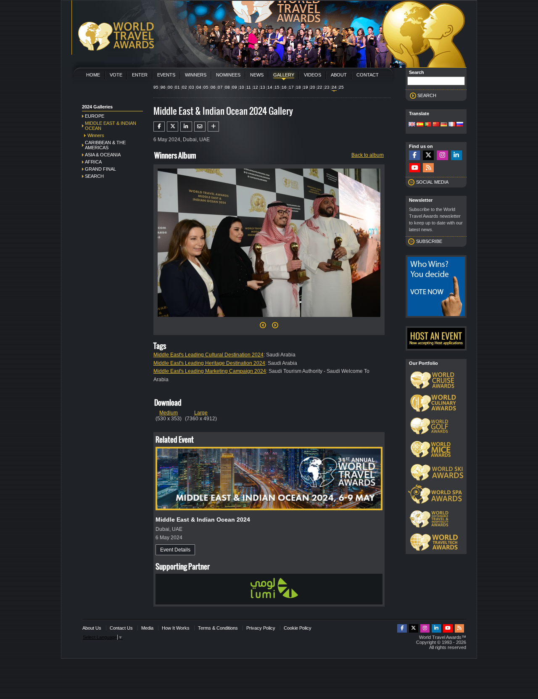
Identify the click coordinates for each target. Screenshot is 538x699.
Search (94, 176)
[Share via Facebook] (159, 126)
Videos (312, 74)
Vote (116, 74)
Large (201, 413)
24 (334, 87)
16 (284, 87)
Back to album (367, 155)
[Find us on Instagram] (442, 155)
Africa (93, 161)
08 (227, 87)
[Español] (420, 125)
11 (248, 87)
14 (269, 87)
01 (177, 87)
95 (155, 87)
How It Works (176, 627)
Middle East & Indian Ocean (110, 126)
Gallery (283, 74)
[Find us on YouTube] (414, 168)
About (339, 74)
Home (93, 74)
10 (241, 87)
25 (341, 87)
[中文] (436, 125)
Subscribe (429, 241)
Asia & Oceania (103, 154)
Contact (367, 74)
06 (213, 87)
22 (319, 87)
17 (291, 87)
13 (262, 87)
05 (205, 87)
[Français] (451, 125)
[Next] (269, 319)
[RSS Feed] (428, 168)
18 (298, 87)
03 (191, 87)
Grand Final (100, 168)
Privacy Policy (260, 627)
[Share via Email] (200, 126)
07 (220, 87)
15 (277, 87)
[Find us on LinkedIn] (456, 155)
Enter (140, 74)
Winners (195, 74)
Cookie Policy (297, 627)
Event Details (175, 550)
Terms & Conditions (218, 627)
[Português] (428, 125)
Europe (94, 116)
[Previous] (263, 327)
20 (312, 87)
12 (255, 87)
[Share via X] (172, 126)
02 (184, 87)
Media (147, 627)
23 (327, 87)
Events (166, 74)
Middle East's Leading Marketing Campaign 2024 (209, 371)
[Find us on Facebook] (414, 155)
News (257, 74)
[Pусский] (459, 125)
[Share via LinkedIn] (186, 126)
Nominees (228, 74)
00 (170, 87)
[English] (412, 125)
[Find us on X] (428, 155)
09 (234, 87)
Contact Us (121, 627)
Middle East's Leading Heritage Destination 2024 (209, 363)
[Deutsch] (443, 125)
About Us (91, 627)
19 (305, 87)
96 (163, 87)
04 (198, 87)
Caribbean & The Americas (105, 145)
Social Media (432, 182)
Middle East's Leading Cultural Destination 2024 (208, 355)
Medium (168, 413)
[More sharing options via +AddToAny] (213, 126)
